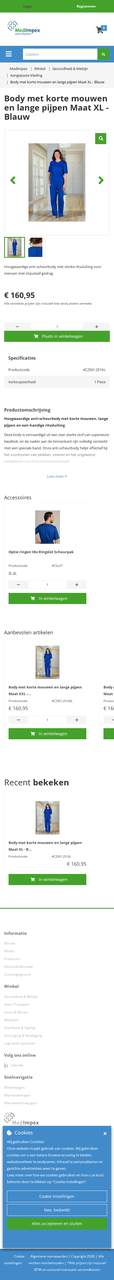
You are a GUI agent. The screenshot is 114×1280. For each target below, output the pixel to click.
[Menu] (8, 53)
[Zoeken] (103, 54)
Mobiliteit (11, 1020)
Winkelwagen (14, 1087)
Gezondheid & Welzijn (21, 996)
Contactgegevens (17, 974)
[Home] (23, 28)
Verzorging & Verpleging (23, 1035)
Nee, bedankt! (57, 1210)
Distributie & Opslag (19, 1027)
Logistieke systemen (19, 1043)
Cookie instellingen (56, 1196)
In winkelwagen (53, 598)
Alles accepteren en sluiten (57, 1223)
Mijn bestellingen (17, 1095)
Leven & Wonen (16, 1012)
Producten (12, 958)
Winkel (9, 951)
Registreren (86, 6)
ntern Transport (17, 1004)
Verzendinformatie (18, 966)
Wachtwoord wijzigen (20, 1103)
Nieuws (9, 943)
